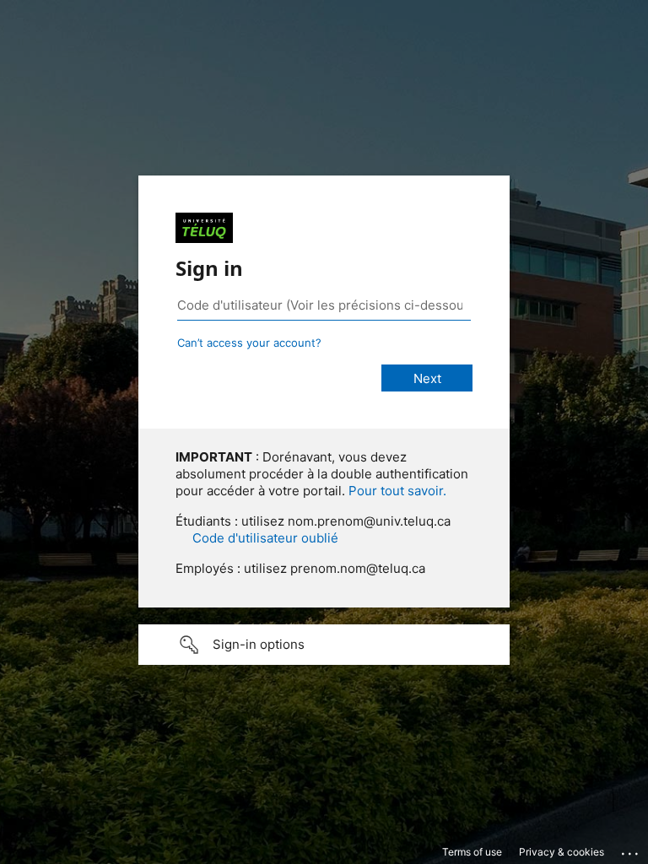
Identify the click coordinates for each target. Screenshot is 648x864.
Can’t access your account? (249, 342)
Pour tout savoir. (397, 491)
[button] (324, 644)
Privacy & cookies (561, 851)
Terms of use (472, 851)
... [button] (631, 849)
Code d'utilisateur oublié (265, 538)
